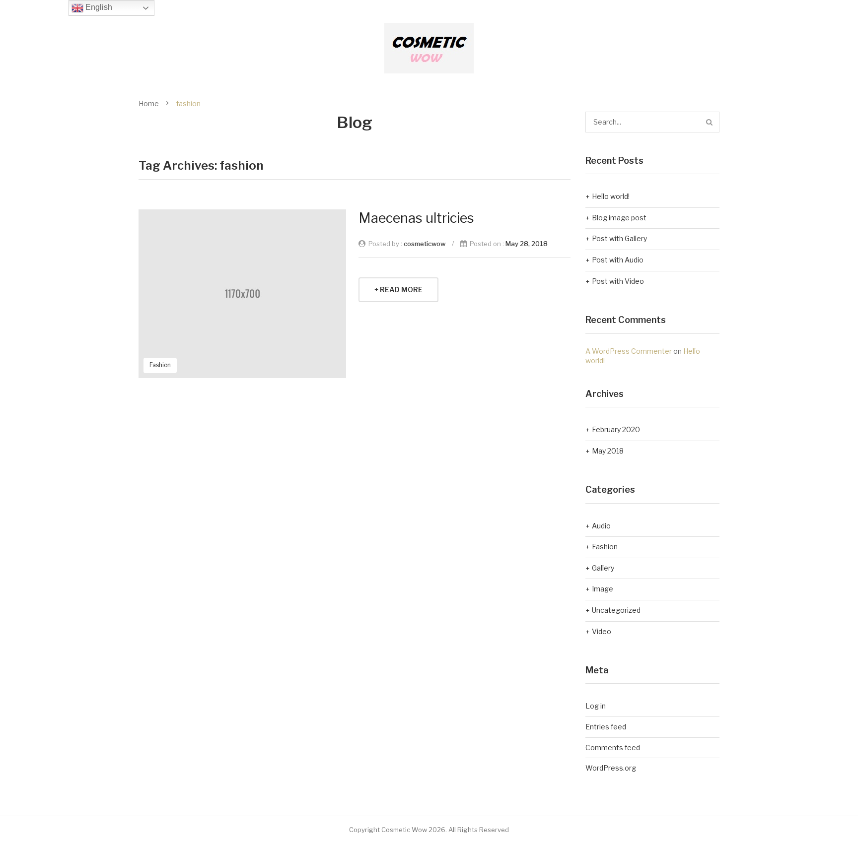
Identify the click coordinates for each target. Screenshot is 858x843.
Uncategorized (616, 610)
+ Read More (398, 289)
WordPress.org (610, 768)
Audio (601, 525)
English (97, 7)
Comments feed (612, 747)
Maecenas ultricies (416, 218)
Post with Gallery (619, 238)
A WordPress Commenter (628, 351)
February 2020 (616, 429)
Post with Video (618, 281)
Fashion (160, 365)
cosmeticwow (424, 244)
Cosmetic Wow (404, 830)
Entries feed (605, 726)
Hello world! (611, 196)
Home (149, 103)
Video (601, 631)
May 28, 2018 (526, 244)
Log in (595, 706)
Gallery (603, 568)
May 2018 (608, 451)
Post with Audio (618, 260)
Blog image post (619, 217)
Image (602, 588)
